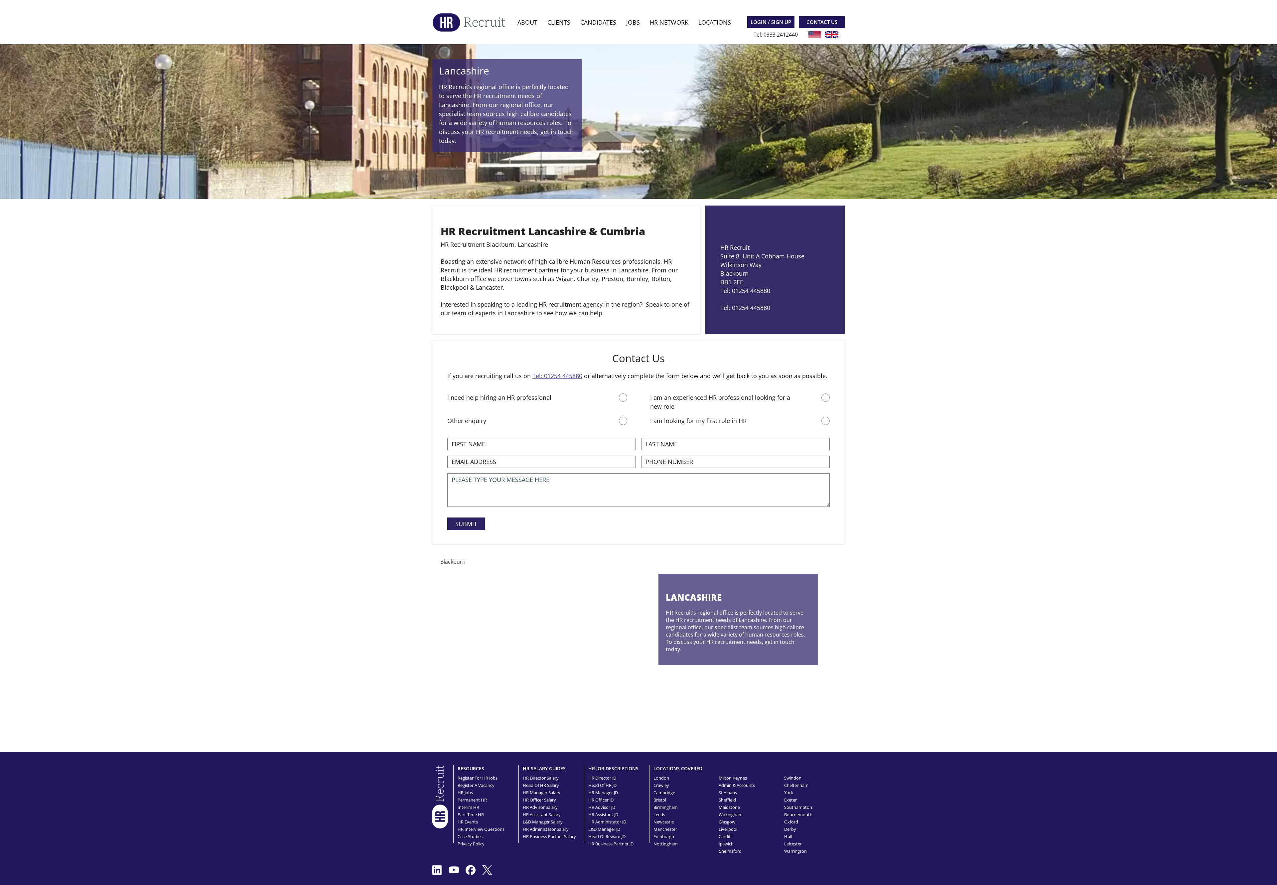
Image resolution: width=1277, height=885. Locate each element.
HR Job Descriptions (613, 768)
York (788, 793)
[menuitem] (527, 22)
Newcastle (663, 822)
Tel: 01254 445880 (557, 376)
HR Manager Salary (541, 793)
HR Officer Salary (539, 800)
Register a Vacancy (476, 785)
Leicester (793, 844)
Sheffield (727, 800)
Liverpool (728, 829)
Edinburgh (663, 836)
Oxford (791, 822)
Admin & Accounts (737, 785)
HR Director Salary (541, 778)
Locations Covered (677, 768)
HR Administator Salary (546, 829)
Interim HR (468, 807)
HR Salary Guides (544, 768)
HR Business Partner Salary (549, 836)
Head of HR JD (602, 785)
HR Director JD (602, 778)
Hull (788, 836)
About (527, 22)
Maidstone (729, 807)
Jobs (633, 22)
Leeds (659, 814)
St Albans (728, 793)
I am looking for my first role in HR (698, 421)
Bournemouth (798, 814)
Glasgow (727, 822)
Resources (471, 768)
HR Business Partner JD (611, 844)
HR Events (468, 822)
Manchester (665, 829)
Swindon (792, 778)
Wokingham (731, 814)
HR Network (669, 22)
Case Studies (470, 836)
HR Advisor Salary (540, 807)
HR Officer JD (601, 800)
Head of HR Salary (541, 785)
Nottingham (665, 844)
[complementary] (440, 796)
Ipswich (726, 844)
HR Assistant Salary (542, 814)
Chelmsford (730, 851)
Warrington (795, 851)
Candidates (598, 22)
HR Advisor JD (601, 807)
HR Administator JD (607, 822)
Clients (558, 22)
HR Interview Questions (481, 829)
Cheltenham (796, 785)
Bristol (659, 800)
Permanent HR (472, 800)
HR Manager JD (603, 793)
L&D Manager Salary (543, 822)
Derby (790, 829)
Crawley (661, 785)
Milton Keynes (733, 778)
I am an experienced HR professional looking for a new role (720, 401)
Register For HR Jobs (477, 778)
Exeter (790, 800)
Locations (714, 22)
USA (814, 34)
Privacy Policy (471, 844)
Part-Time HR (471, 814)
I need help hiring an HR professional (499, 397)
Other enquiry (466, 421)
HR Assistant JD (603, 814)
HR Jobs (465, 793)
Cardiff (725, 836)
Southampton (798, 807)
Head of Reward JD (607, 836)
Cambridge (664, 793)
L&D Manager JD (604, 829)
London (661, 778)
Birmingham (665, 807)
